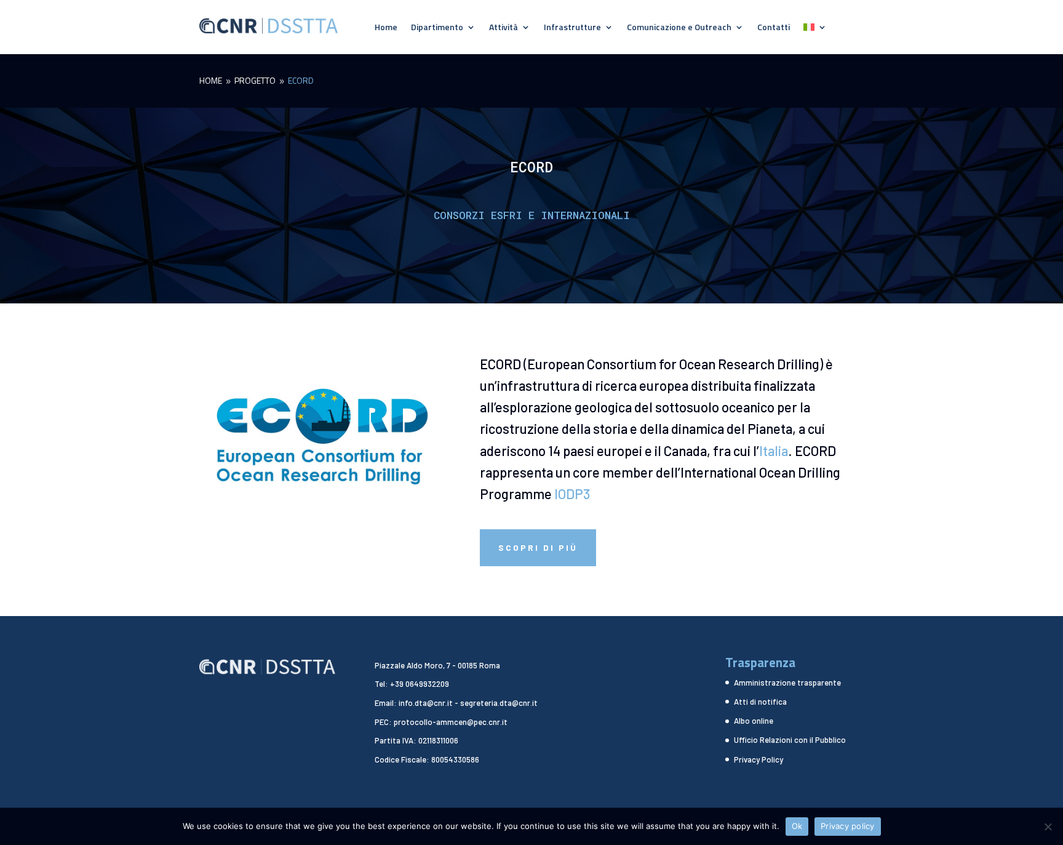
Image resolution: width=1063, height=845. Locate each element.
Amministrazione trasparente (787, 682)
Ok (797, 826)
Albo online (753, 721)
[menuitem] (815, 29)
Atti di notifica (760, 702)
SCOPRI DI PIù (538, 547)
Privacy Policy (758, 759)
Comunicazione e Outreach (679, 28)
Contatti (773, 28)
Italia (773, 451)
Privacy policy (848, 826)
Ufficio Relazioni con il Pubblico (790, 740)
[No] (1047, 826)
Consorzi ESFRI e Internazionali (532, 215)
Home (386, 28)
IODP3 (572, 494)
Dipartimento (437, 28)
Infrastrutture (572, 28)
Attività (503, 28)
